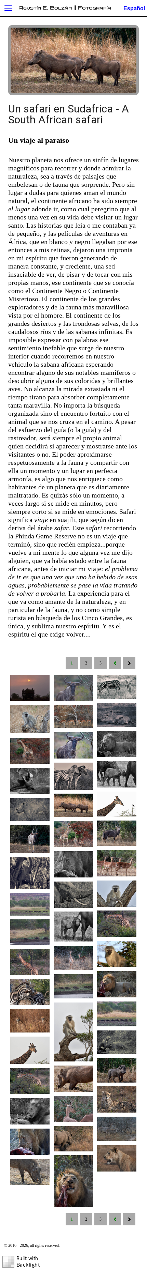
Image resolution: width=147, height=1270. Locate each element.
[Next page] (129, 663)
